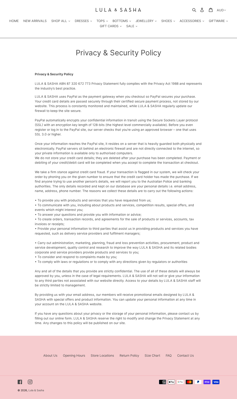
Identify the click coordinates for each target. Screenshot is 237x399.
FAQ (169, 355)
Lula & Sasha (36, 390)
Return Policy (129, 355)
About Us (50, 355)
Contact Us (185, 355)
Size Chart (152, 355)
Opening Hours (74, 355)
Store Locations (102, 355)
